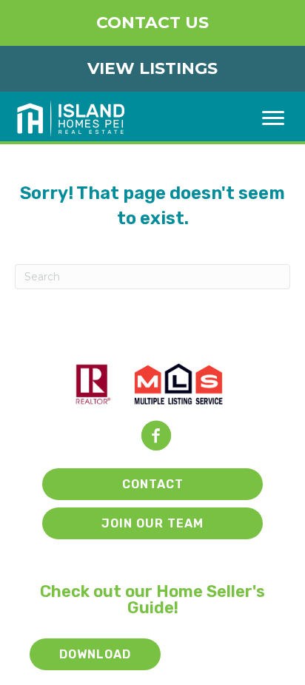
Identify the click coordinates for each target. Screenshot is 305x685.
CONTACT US (152, 23)
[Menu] (273, 118)
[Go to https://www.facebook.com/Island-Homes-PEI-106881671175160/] (156, 436)
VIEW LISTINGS (152, 68)
